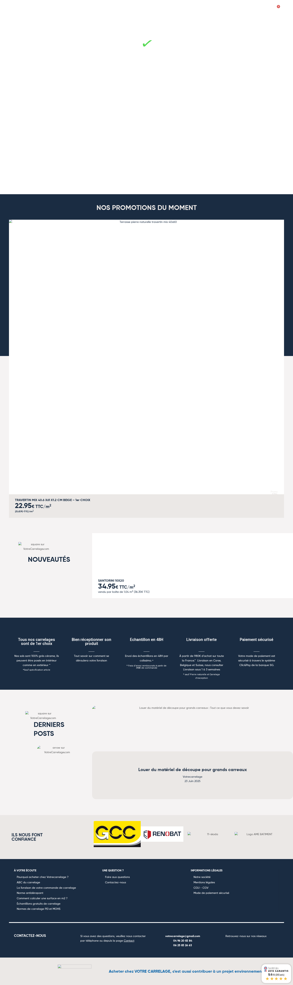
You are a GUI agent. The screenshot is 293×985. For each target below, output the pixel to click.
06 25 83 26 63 (182, 945)
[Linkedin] (260, 944)
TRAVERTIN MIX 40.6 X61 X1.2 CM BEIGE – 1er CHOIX (52, 499)
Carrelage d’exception (223, 21)
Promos (253, 21)
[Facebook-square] (231, 944)
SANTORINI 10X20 (111, 580)
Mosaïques (152, 21)
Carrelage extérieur (183, 21)
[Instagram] (241, 944)
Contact (129, 940)
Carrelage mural (92, 21)
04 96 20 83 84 (182, 940)
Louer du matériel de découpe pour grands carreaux (192, 769)
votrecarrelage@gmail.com (182, 936)
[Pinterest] (250, 944)
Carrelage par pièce (27, 21)
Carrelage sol (61, 21)
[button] (9, 366)
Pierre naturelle (125, 21)
